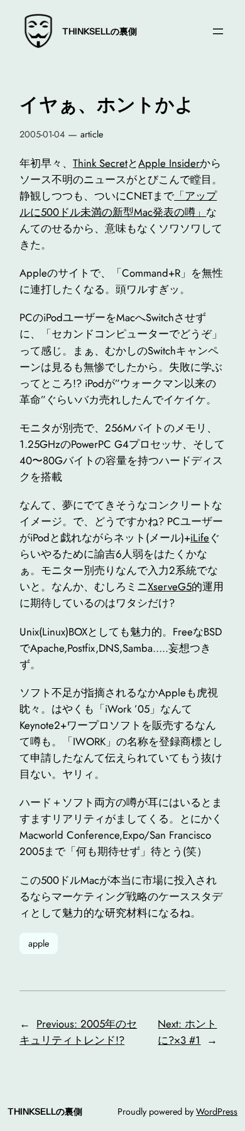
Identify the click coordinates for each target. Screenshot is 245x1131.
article (91, 134)
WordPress (216, 1111)
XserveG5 (170, 586)
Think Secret (100, 163)
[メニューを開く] (218, 31)
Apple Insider (169, 163)
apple (38, 943)
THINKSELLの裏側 (99, 31)
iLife (199, 537)
